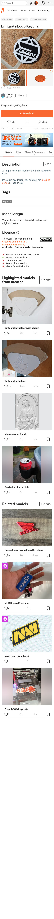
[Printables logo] (2, 10)
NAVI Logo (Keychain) (16, 656)
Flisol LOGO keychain (16, 709)
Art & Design (22, 19)
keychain (7, 201)
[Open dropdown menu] (50, 26)
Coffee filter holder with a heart (21, 328)
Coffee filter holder (15, 381)
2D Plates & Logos (39, 19)
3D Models (8, 19)
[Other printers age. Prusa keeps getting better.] (27, 140)
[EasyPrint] (31, 3)
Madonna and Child (15, 434)
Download (28, 113)
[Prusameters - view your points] (36, 3)
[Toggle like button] (6, 333)
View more (46, 279)
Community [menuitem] (44, 10)
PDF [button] (49, 164)
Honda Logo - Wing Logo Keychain (23, 550)
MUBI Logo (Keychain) (16, 603)
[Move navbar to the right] (51, 10)
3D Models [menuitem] (12, 10)
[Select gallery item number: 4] (30, 597)
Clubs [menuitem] (32, 10)
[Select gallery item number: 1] (25, 375)
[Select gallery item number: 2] (28, 375)
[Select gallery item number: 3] (28, 597)
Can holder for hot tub (16, 487)
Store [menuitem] (23, 10)
